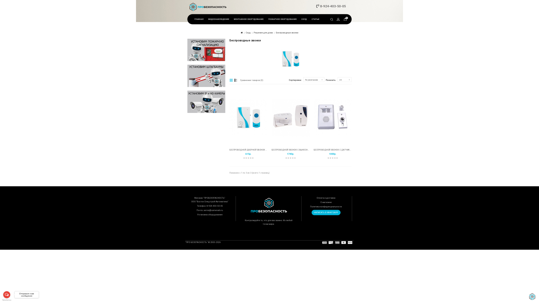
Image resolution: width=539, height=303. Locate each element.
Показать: (331, 80)
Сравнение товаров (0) (251, 80)
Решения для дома (263, 33)
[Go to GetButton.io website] (6, 300)
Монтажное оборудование (249, 19)
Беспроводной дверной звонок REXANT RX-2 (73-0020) (259, 150)
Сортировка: (295, 80)
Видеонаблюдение (218, 19)
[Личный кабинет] (337, 20)
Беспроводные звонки (287, 33)
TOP (532, 296)
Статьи (315, 19)
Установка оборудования (209, 215)
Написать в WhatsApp (326, 212)
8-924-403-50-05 (332, 6)
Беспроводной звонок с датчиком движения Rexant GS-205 (347, 150)
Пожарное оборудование (282, 19)
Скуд (304, 19)
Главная (199, 19)
